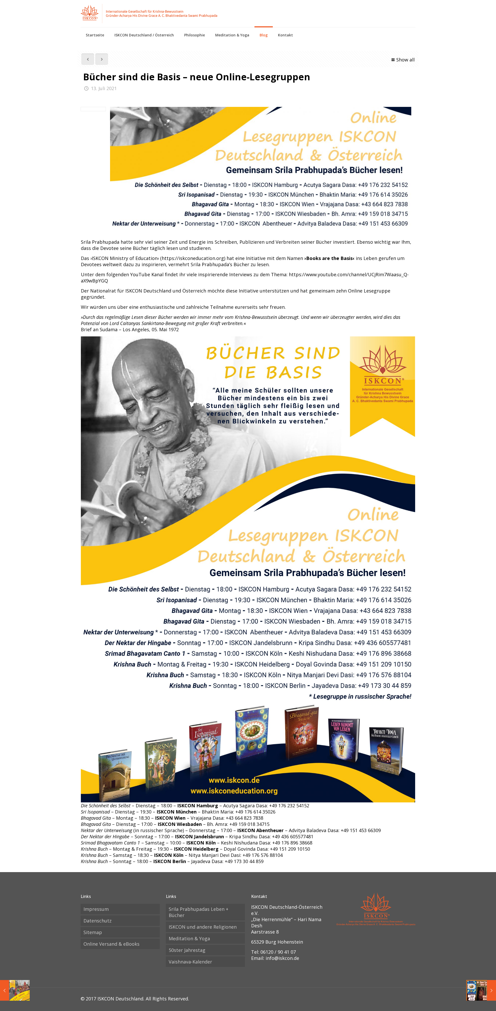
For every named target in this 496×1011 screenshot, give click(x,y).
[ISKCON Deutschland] (149, 13)
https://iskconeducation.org (193, 258)
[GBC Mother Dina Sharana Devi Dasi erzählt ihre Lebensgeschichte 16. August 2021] (481, 990)
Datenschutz (97, 921)
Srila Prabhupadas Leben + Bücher (198, 912)
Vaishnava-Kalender (190, 962)
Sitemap (92, 932)
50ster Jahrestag (187, 950)
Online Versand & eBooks (111, 944)
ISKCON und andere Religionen (203, 927)
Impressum (96, 909)
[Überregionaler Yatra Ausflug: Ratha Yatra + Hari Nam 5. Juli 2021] (15, 990)
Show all (405, 60)
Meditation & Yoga (189, 938)
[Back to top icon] (471, 1000)
